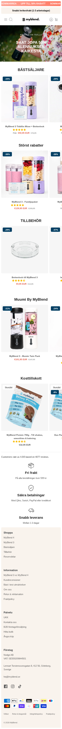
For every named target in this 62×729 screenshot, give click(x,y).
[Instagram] (12, 686)
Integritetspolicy (36, 714)
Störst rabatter (31, 145)
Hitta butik (8, 631)
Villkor (6, 714)
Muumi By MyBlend (31, 299)
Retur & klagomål (19, 714)
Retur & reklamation (13, 594)
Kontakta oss (10, 622)
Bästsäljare (9, 547)
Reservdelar (10, 556)
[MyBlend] (31, 19)
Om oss (8, 589)
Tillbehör (8, 552)
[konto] (49, 19)
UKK (6, 617)
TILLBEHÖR (31, 221)
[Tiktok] (19, 686)
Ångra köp (9, 636)
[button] (19, 130)
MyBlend (14, 723)
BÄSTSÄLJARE (31, 70)
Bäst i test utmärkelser (15, 584)
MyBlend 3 (9, 542)
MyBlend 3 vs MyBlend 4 (16, 575)
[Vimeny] (5, 19)
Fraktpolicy (9, 599)
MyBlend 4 (9, 537)
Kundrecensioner (12, 580)
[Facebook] (5, 686)
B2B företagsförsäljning (15, 627)
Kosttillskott (31, 378)
